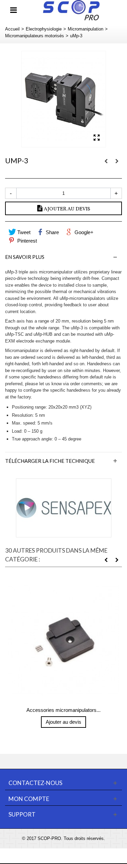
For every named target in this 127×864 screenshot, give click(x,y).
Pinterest (26, 241)
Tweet (23, 232)
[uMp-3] (64, 99)
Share (51, 232)
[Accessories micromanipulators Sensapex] (63, 640)
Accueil (12, 29)
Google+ (83, 232)
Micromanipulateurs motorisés (34, 35)
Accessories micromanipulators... (63, 710)
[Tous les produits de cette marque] (63, 507)
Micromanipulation (85, 29)
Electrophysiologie (44, 29)
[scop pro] (71, 9)
